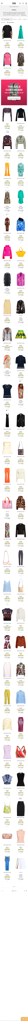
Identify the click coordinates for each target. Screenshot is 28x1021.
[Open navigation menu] (2, 3)
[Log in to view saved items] (23, 3)
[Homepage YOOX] (14, 3)
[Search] (20, 3)
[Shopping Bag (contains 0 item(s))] (26, 3)
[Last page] (26, 891)
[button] (14, 886)
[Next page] (24, 890)
